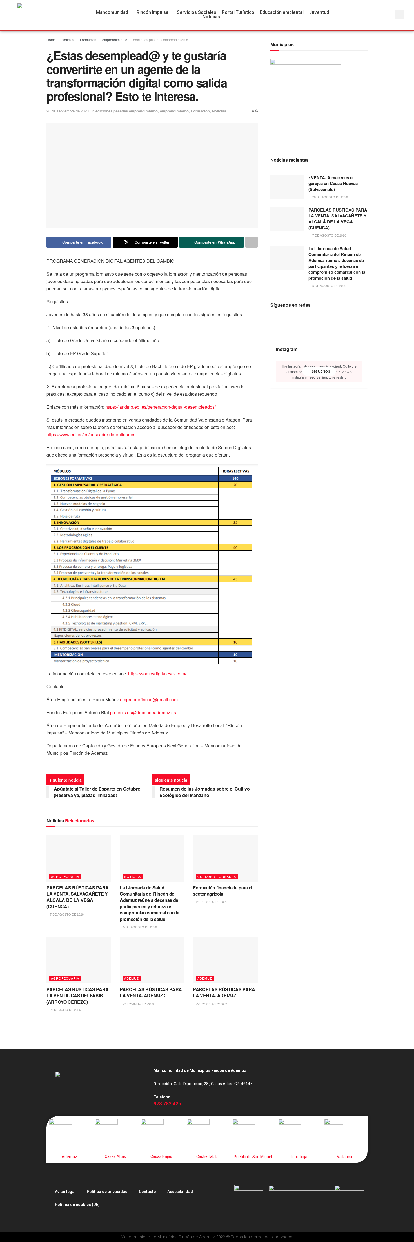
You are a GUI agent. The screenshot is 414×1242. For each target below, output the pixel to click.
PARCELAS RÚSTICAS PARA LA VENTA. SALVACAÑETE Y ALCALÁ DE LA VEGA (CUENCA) (77, 897)
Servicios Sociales (196, 12)
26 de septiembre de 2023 (67, 110)
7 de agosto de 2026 (66, 914)
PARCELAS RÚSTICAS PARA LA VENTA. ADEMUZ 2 (151, 992)
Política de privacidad (107, 1191)
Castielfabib (207, 1156)
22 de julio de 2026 (211, 1003)
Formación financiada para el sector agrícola (222, 890)
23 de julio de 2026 (65, 1009)
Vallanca (344, 1156)
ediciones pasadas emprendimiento (160, 39)
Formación (88, 39)
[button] (113, 12)
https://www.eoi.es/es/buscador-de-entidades (90, 434)
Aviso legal (65, 1191)
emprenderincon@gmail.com (149, 699)
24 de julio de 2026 (211, 901)
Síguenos (320, 371)
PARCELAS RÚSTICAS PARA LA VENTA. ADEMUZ (224, 992)
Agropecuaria (65, 876)
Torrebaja (298, 1156)
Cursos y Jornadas (216, 876)
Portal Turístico (238, 12)
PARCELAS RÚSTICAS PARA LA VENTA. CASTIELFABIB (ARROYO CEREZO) (77, 995)
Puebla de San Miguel (253, 1156)
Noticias (68, 39)
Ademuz (131, 978)
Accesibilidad (180, 1191)
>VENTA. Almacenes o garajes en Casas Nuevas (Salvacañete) (333, 183)
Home (51, 39)
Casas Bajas (161, 1156)
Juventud (319, 12)
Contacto (147, 1191)
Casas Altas (115, 1156)
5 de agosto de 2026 (139, 927)
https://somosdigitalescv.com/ (157, 673)
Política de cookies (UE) (77, 1204)
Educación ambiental (282, 12)
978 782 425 (167, 1104)
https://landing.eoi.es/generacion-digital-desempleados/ (160, 407)
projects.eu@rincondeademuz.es (143, 712)
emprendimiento (114, 39)
